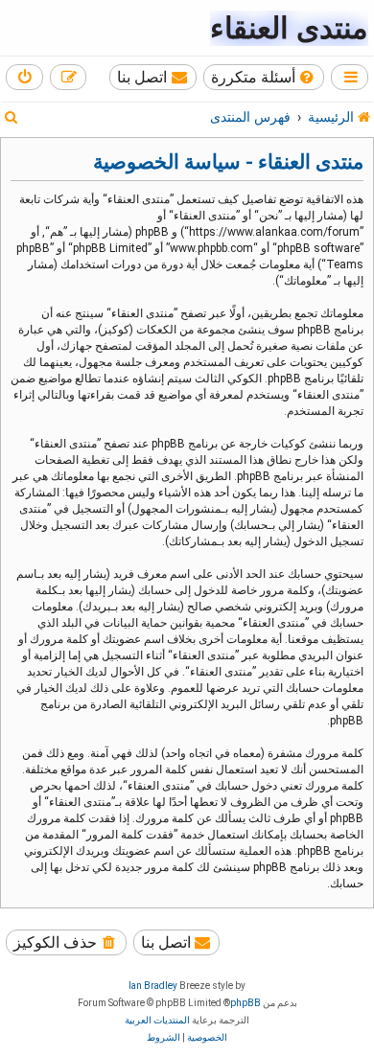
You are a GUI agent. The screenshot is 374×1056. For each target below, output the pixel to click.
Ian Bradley (153, 985)
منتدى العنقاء (289, 28)
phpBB (245, 1003)
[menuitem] (264, 77)
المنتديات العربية (157, 1020)
